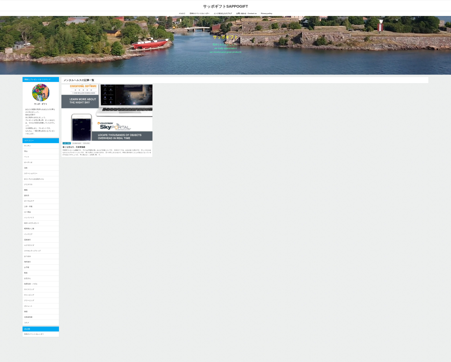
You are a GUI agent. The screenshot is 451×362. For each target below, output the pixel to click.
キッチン (27, 145)
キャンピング (29, 295)
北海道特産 (28, 317)
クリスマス (28, 184)
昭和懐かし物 (29, 228)
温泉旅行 (27, 240)
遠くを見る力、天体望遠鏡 (74, 147)
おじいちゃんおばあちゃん (34, 179)
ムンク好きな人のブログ (223, 13)
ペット (26, 157)
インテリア (28, 234)
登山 (25, 151)
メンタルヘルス (77, 143)
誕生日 (26, 195)
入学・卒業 (67, 143)
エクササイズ (29, 245)
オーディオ (28, 162)
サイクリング (29, 289)
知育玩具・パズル (30, 284)
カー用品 (27, 212)
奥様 (25, 311)
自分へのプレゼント (31, 223)
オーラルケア (29, 201)
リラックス (86, 143)
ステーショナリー (30, 173)
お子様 (26, 267)
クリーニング (29, 300)
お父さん (27, 278)
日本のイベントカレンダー (199, 13)
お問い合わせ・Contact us (246, 13)
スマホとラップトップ (32, 251)
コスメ (26, 322)
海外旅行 (27, 262)
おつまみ (27, 256)
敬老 (25, 273)
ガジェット (28, 306)
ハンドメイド (29, 217)
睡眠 (25, 190)
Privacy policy (266, 13)
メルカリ (182, 13)
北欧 (25, 168)
